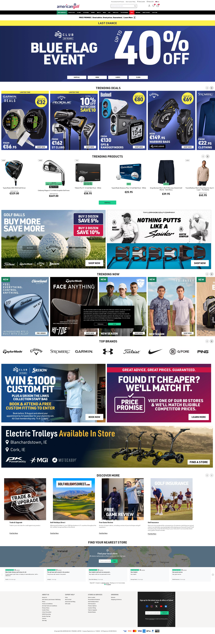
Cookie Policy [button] (117, 318)
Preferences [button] (110, 320)
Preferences (100, 324)
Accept (114, 324)
